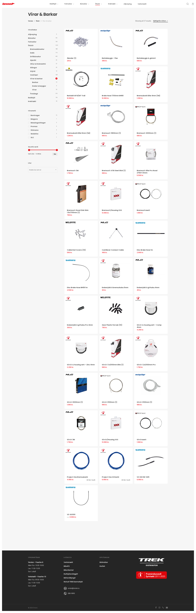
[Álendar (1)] (81, 42)
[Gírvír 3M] (81, 423)
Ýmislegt (34, 94)
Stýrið (32, 71)
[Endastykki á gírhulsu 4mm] (151, 271)
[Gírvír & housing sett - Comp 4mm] (151, 308)
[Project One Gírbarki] (116, 460)
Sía (55, 154)
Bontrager (35, 115)
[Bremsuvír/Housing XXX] (116, 194)
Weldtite (34, 134)
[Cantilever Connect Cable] (116, 233)
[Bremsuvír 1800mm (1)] (116, 116)
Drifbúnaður (35, 56)
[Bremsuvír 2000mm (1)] (151, 116)
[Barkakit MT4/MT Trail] (81, 79)
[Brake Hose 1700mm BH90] (116, 79)
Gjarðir (33, 60)
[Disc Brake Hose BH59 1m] (81, 271)
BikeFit (67, 566)
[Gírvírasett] (151, 423)
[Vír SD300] (81, 498)
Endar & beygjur (39, 86)
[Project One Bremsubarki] (81, 460)
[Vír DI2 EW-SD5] (151, 460)
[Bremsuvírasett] (151, 194)
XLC (32, 137)
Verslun (30, 21)
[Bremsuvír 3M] (81, 154)
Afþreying (32, 34)
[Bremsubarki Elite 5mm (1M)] (81, 116)
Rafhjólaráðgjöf (71, 574)
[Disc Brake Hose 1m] (151, 233)
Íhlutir (38, 21)
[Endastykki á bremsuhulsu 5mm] (116, 271)
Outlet (102, 566)
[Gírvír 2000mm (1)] (81, 386)
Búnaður (32, 38)
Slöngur (33, 67)
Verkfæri (34, 75)
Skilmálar (103, 562)
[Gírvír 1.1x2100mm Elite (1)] (116, 348)
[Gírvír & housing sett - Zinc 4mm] (81, 348)
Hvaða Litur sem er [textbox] (35, 170)
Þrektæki (32, 101)
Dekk (32, 53)
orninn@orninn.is (73, 588)
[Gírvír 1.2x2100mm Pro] (151, 348)
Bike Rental (69, 570)
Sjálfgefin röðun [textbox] (159, 21)
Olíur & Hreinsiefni (38, 64)
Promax (34, 126)
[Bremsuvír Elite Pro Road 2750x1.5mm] (151, 154)
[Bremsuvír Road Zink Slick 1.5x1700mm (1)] (81, 194)
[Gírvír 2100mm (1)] (116, 386)
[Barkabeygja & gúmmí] (151, 42)
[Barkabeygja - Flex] (116, 42)
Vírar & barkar (36, 78)
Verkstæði (68, 562)
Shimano (34, 130)
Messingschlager (38, 123)
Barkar (35, 82)
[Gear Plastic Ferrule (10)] (116, 308)
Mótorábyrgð (69, 578)
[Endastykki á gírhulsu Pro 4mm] (81, 308)
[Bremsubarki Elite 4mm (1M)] (151, 79)
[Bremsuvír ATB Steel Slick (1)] (116, 154)
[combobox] (160, 21)
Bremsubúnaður (37, 49)
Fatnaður (32, 42)
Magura (34, 119)
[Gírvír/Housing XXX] (116, 423)
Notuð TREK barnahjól (73, 582)
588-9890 (71, 593)
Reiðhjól (31, 98)
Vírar (34, 90)
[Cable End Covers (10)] (81, 233)
